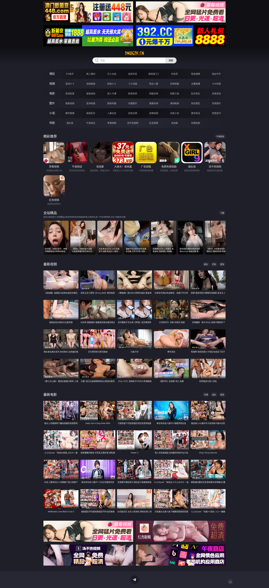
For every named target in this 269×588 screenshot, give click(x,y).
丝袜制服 (174, 83)
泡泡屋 (174, 122)
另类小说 (174, 113)
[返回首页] (230, 581)
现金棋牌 (195, 73)
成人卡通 (111, 93)
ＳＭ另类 (216, 83)
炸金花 (174, 73)
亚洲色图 (90, 103)
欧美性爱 (132, 93)
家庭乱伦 (90, 113)
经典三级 (174, 93)
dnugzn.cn (134, 53)
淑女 (214, 394)
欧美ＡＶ (111, 83)
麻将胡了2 (154, 73)
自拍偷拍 (90, 83)
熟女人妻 (153, 83)
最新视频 (50, 264)
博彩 (52, 74)
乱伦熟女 (195, 93)
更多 (222, 264)
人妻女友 (111, 113)
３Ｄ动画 (132, 83)
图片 (52, 103)
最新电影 (50, 394)
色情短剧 (195, 122)
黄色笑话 (195, 113)
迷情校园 (153, 113)
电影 (52, 93)
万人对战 (111, 73)
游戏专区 (132, 73)
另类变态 (216, 93)
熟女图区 (195, 103)
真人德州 (90, 73)
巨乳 (214, 264)
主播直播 (195, 83)
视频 (52, 84)
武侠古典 (132, 113)
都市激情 (69, 113)
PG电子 (70, 73)
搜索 (171, 60)
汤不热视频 (132, 122)
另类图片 (216, 103)
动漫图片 (132, 103)
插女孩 (70, 122)
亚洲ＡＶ (69, 83)
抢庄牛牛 (216, 73)
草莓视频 (111, 122)
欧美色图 (111, 103)
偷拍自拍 (90, 93)
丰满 (206, 394)
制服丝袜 (153, 93)
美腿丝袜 (153, 103)
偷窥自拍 (69, 103)
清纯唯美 (174, 103)
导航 (52, 123)
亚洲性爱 (69, 93)
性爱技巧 (216, 113)
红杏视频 (153, 122)
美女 (206, 264)
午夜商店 (90, 122)
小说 (52, 113)
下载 (222, 213)
